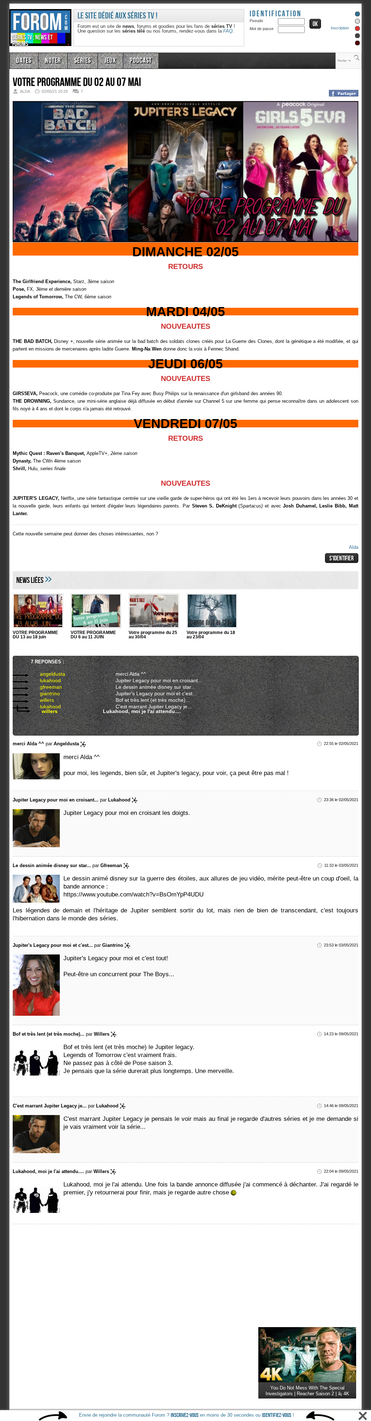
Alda (353, 547)
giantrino (43, 693)
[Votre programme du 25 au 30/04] (154, 611)
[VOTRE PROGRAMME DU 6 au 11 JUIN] (96, 611)
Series (77, 59)
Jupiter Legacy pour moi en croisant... (152, 680)
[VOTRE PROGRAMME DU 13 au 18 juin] (38, 611)
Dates (23, 59)
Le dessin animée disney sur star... (149, 686)
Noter (50, 59)
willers (40, 699)
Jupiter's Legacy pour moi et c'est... (150, 693)
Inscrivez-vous (185, 1415)
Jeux (103, 59)
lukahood (43, 680)
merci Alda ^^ (129, 673)
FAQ (228, 31)
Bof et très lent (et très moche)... (146, 699)
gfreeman (43, 686)
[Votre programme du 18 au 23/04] (212, 611)
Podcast (131, 59)
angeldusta (45, 673)
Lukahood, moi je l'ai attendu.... (134, 710)
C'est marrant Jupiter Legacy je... (148, 706)
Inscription (340, 28)
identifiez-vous (276, 1415)
